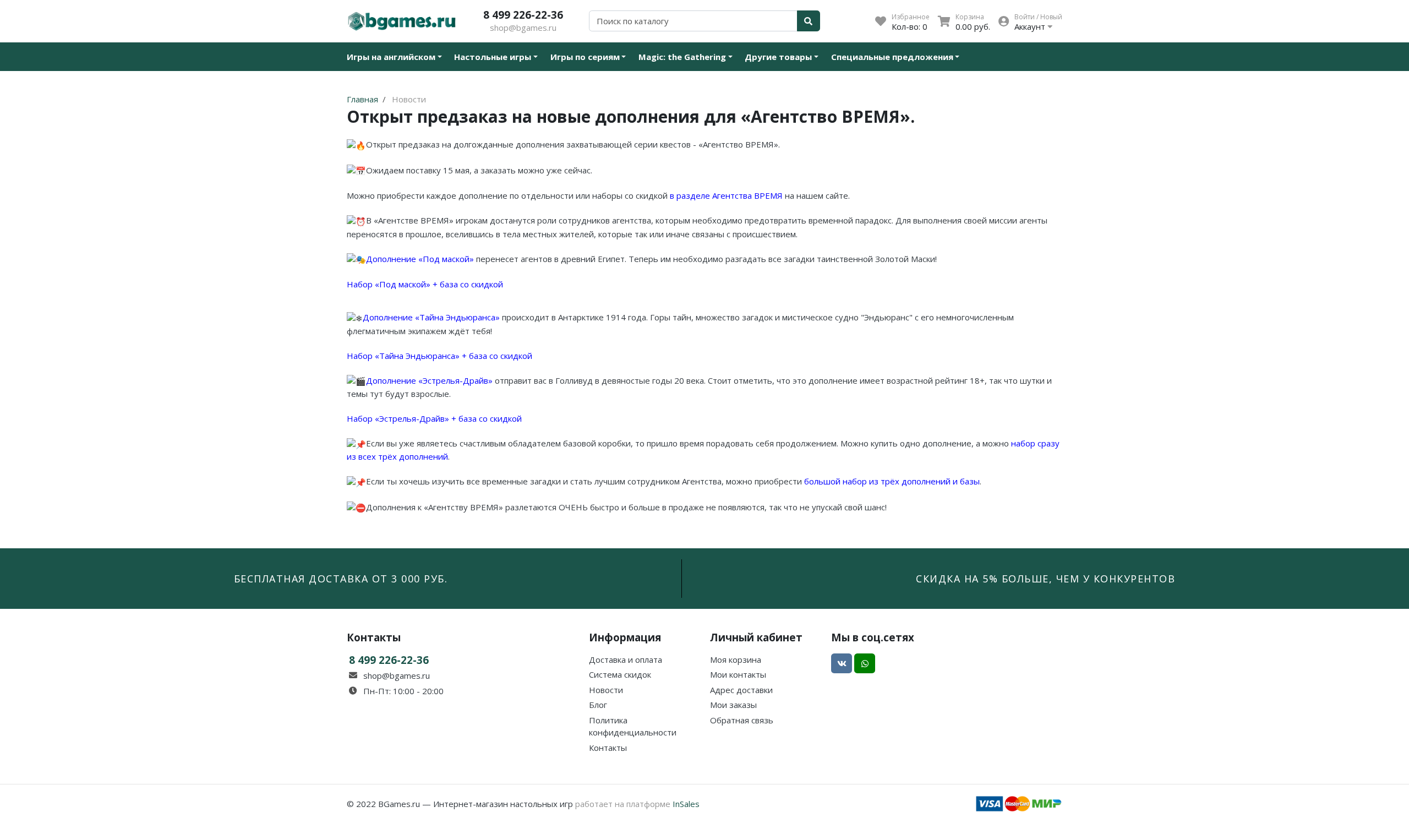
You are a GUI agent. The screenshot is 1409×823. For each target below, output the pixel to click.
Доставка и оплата (625, 659)
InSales (686, 803)
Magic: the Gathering (682, 56)
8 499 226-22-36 (523, 14)
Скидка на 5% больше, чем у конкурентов (1045, 578)
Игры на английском (391, 56)
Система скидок (620, 674)
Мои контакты (738, 674)
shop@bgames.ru (523, 27)
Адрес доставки (741, 689)
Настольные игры (492, 56)
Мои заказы (733, 704)
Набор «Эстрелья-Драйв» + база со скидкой (434, 418)
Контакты (608, 747)
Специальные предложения (892, 56)
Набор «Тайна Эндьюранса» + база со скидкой (439, 355)
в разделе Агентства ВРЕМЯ (726, 195)
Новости (606, 689)
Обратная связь (741, 720)
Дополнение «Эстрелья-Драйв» (430, 380)
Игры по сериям (585, 56)
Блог (598, 704)
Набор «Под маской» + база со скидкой (425, 284)
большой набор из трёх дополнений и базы (892, 481)
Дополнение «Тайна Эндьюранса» (431, 317)
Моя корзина (735, 659)
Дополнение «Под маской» (420, 258)
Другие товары (778, 56)
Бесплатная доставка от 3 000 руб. (341, 578)
